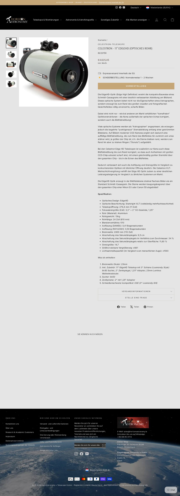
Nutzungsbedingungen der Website (20, 445)
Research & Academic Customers (20, 432)
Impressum (10, 436)
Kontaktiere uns (12, 424)
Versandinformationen (136, 291)
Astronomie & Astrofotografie (80, 20)
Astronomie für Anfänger (50, 446)
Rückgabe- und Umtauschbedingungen (49, 429)
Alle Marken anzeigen (136, 20)
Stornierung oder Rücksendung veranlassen (53, 436)
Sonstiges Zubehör (110, 20)
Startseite (102, 40)
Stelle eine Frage (136, 298)
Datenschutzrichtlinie (15, 441)
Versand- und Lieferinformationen (54, 424)
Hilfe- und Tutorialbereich (51, 442)
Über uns (9, 428)
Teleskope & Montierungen (46, 20)
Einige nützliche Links (49, 450)
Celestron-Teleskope (111, 44)
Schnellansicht (25, 379)
